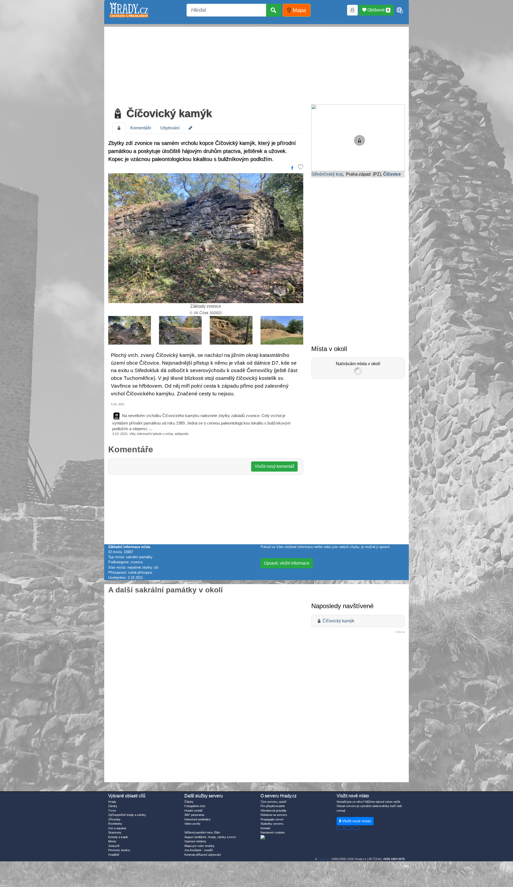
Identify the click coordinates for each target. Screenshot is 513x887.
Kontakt (265, 828)
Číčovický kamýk (167, 113)
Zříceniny (114, 819)
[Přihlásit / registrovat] (352, 10)
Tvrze (112, 810)
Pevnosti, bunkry (119, 850)
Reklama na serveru (274, 814)
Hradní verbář (193, 810)
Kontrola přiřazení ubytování (202, 854)
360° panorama (194, 814)
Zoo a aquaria (117, 828)
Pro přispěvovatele (273, 806)
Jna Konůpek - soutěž (198, 850)
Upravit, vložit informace (286, 563)
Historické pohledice (197, 819)
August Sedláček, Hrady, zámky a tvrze (210, 837)
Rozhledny (115, 823)
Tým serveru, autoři (273, 801)
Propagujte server (272, 819)
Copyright (324, 859)
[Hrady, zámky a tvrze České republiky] (129, 10)
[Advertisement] (256, 64)
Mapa (298, 10)
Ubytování (170, 128)
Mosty (112, 841)
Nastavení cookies (273, 832)
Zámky (112, 806)
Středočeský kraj (327, 174)
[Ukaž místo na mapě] (358, 137)
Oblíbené (377, 10)
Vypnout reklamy (195, 841)
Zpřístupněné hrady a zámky (127, 814)
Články (188, 801)
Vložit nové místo (356, 821)
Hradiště (113, 854)
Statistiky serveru (272, 823)
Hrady (112, 801)
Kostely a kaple (118, 837)
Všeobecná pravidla (273, 810)
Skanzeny (114, 832)
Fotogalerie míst (194, 806)
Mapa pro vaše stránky (199, 845)
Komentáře (140, 128)
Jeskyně (113, 845)
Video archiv (192, 823)
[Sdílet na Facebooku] (292, 168)
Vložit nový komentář (274, 466)
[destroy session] (355, 828)
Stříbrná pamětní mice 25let (202, 832)
